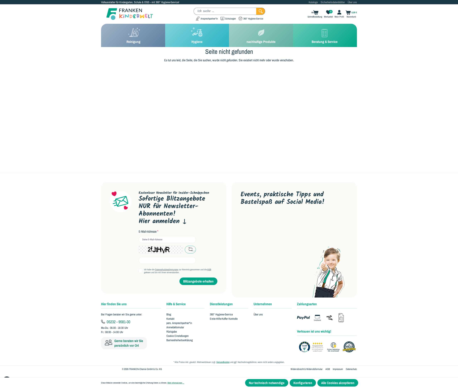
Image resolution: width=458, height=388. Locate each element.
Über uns (352, 2)
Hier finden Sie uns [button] (114, 304)
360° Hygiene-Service (221, 314)
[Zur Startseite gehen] (127, 14)
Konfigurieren (302, 382)
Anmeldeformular (175, 327)
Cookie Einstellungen (177, 336)
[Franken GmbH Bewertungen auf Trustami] (328, 347)
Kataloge (313, 2)
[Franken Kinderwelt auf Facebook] (255, 218)
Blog (168, 314)
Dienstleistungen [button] (221, 304)
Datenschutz (351, 369)
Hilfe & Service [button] (176, 304)
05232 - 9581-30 (118, 321)
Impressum (338, 369)
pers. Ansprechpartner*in (179, 323)
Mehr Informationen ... (175, 382)
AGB (209, 269)
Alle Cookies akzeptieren (337, 382)
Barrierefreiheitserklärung (179, 340)
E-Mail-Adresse (148, 231)
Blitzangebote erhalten (198, 281)
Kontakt (170, 319)
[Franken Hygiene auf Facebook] (289, 218)
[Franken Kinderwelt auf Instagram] (266, 218)
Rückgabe (171, 331)
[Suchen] (260, 11)
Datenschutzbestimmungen (166, 269)
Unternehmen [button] (263, 304)
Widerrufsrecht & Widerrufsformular (307, 369)
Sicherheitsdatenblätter (333, 2)
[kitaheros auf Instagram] (278, 218)
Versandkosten (223, 362)
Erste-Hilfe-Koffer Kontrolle (224, 319)
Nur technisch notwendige (266, 382)
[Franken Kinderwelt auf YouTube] (244, 218)
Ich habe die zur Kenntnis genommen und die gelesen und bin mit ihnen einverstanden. (177, 271)
